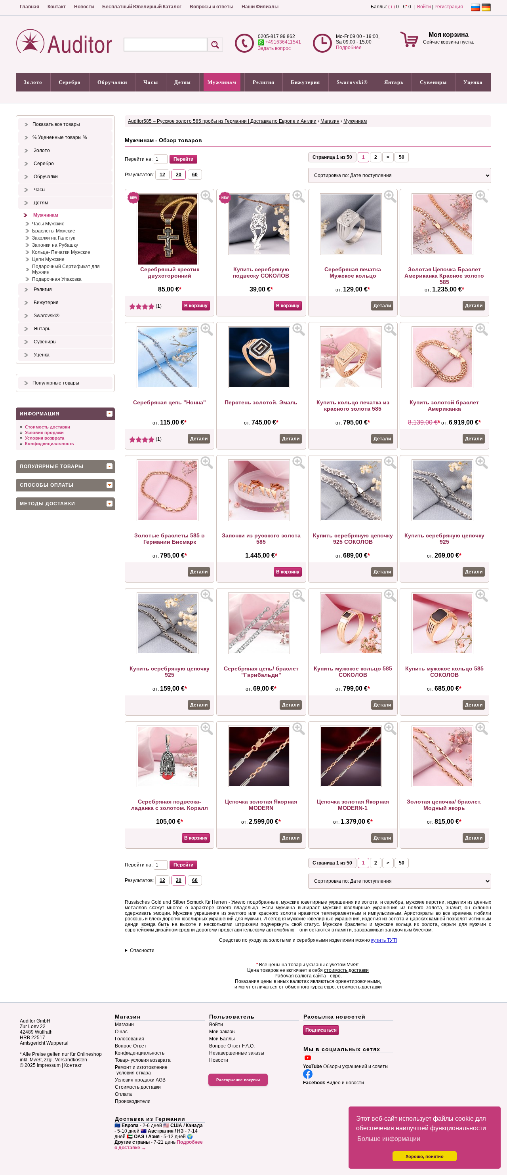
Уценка (473, 82)
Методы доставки (47, 504)
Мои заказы (222, 1031)
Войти (424, 7)
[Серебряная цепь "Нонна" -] (169, 386)
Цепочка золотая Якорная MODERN (261, 804)
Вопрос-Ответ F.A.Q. (232, 1046)
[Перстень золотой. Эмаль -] (261, 386)
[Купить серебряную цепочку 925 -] (444, 519)
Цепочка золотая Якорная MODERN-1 (353, 804)
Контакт (57, 7)
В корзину (196, 306)
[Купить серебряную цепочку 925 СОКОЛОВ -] (353, 519)
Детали (382, 306)
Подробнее (349, 47)
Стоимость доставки (47, 427)
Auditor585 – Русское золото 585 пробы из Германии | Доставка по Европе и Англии (222, 121)
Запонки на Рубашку (55, 245)
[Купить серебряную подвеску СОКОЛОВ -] (261, 253)
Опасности (142, 950)
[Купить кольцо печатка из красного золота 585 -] (353, 386)
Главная (29, 7)
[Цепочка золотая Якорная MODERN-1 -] (353, 785)
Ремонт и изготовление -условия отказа (141, 1070)
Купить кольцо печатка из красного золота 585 (352, 405)
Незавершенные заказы (236, 1053)
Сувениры (433, 82)
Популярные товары (55, 383)
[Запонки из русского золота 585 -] (261, 519)
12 (162, 174)
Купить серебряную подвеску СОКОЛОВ (261, 272)
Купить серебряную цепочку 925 (444, 538)
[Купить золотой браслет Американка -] (444, 386)
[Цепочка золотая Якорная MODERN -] (261, 785)
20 (178, 174)
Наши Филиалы (260, 7)
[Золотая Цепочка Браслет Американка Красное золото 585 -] (444, 253)
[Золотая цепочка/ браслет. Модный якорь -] (444, 785)
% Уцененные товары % (59, 137)
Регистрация (449, 7)
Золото (33, 82)
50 (401, 157)
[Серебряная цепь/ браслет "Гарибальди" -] (261, 652)
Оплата (123, 1094)
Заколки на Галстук (53, 238)
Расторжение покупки (238, 1080)
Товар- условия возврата (143, 1060)
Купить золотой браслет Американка (444, 405)
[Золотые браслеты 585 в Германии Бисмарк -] (169, 519)
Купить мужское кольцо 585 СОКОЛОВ (353, 671)
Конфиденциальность (49, 443)
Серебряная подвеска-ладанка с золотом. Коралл (169, 804)
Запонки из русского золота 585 (261, 538)
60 (195, 174)
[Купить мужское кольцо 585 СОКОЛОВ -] (353, 652)
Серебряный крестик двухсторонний (169, 272)
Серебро (70, 82)
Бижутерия (305, 82)
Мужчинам (222, 82)
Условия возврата (44, 438)
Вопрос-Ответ (131, 1046)
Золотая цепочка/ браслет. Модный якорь (444, 804)
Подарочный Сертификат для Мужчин (66, 269)
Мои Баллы (222, 1039)
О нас (121, 1031)
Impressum (49, 1065)
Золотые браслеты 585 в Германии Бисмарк (169, 538)
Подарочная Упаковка (57, 279)
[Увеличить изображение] (206, 196)
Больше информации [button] (388, 1138)
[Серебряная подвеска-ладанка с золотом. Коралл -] (169, 785)
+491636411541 (282, 42)
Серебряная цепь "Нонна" (169, 402)
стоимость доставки (346, 970)
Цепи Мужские (48, 259)
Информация (40, 414)
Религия (263, 82)
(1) (158, 306)
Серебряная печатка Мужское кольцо (352, 272)
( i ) (391, 7)
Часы (150, 82)
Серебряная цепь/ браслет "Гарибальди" (261, 671)
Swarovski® (352, 82)
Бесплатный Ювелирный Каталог (141, 7)
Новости (84, 7)
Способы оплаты (47, 485)
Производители (133, 1101)
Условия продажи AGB (140, 1080)
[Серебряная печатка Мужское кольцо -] (353, 253)
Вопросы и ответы (211, 7)
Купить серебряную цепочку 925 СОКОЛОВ (353, 538)
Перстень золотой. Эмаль (261, 402)
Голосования (129, 1039)
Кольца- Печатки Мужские (61, 252)
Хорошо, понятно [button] (425, 1156)
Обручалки (112, 82)
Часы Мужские (48, 224)
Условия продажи (44, 432)
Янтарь (394, 82)
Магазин (329, 121)
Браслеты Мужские (53, 231)
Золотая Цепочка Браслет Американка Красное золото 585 (444, 275)
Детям (182, 82)
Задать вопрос (274, 48)
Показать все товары (56, 124)
